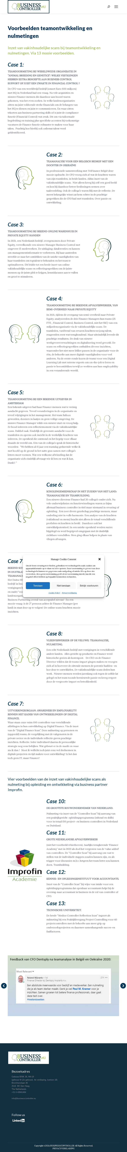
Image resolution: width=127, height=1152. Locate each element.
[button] (99, 559)
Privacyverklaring (69, 593)
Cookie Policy (54, 593)
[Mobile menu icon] (116, 7)
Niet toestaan (63, 585)
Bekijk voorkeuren (89, 585)
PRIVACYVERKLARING (63, 1148)
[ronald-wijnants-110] (63, 985)
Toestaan (37, 585)
